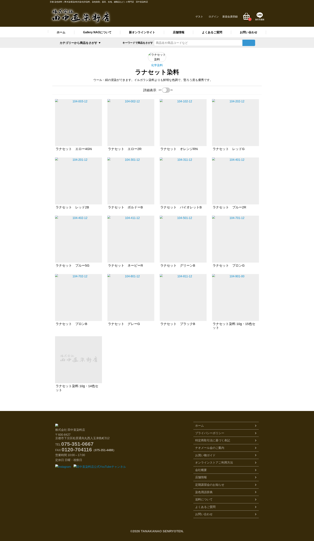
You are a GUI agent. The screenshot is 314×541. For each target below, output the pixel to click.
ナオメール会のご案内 (209, 447)
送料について (204, 499)
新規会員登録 (230, 16)
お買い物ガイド (205, 455)
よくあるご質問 (212, 32)
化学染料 (157, 65)
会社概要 (201, 470)
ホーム (61, 32)
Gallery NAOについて (97, 32)
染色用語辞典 (204, 492)
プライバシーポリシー (209, 433)
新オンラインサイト (142, 32)
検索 (248, 43)
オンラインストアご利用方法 (214, 462)
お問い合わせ (248, 32)
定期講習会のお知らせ (209, 484)
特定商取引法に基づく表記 (212, 440)
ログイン (214, 16)
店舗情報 (178, 32)
